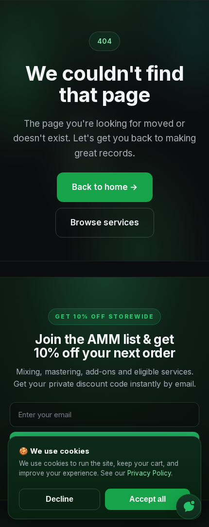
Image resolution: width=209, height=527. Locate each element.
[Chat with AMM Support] (188, 506)
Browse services (104, 222)
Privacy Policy (149, 473)
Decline (59, 499)
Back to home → (105, 187)
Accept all (147, 499)
